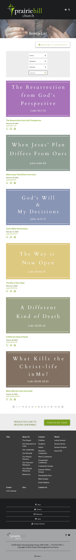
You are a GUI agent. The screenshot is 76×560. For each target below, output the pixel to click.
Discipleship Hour (45, 475)
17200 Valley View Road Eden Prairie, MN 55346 (30, 545)
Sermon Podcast (60, 447)
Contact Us (42, 487)
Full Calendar (11, 491)
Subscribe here (57, 422)
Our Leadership (28, 450)
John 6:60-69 (11, 180)
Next (62, 406)
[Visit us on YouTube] (69, 535)
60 (59, 407)
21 (29, 407)
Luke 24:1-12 (11, 126)
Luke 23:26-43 (11, 342)
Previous (13, 406)
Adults (40, 447)
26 (45, 407)
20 (26, 407)
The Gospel (26, 440)
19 (23, 407)
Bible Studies (43, 479)
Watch (56, 437)
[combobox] (38, 55)
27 (48, 407)
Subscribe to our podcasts (54, 45)
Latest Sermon (59, 440)
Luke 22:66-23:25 (13, 396)
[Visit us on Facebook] (66, 535)
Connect (41, 437)
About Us (26, 437)
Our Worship (27, 453)
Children (41, 440)
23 (35, 407)
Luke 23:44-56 (11, 288)
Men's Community (45, 457)
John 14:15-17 (11, 234)
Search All (58, 451)
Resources (26, 474)
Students (41, 444)
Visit (8, 437)
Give (24, 487)
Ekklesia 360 (38, 556)
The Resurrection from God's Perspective (23, 120)
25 (42, 407)
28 (51, 407)
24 (39, 407)
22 (32, 407)
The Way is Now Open (15, 283)
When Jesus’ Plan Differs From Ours (21, 174)
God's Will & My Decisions (17, 229)
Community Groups (45, 466)
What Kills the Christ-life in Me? (19, 391)
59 (55, 407)
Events (9, 487)
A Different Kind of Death (17, 337)
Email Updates (43, 482)
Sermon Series (59, 444)
